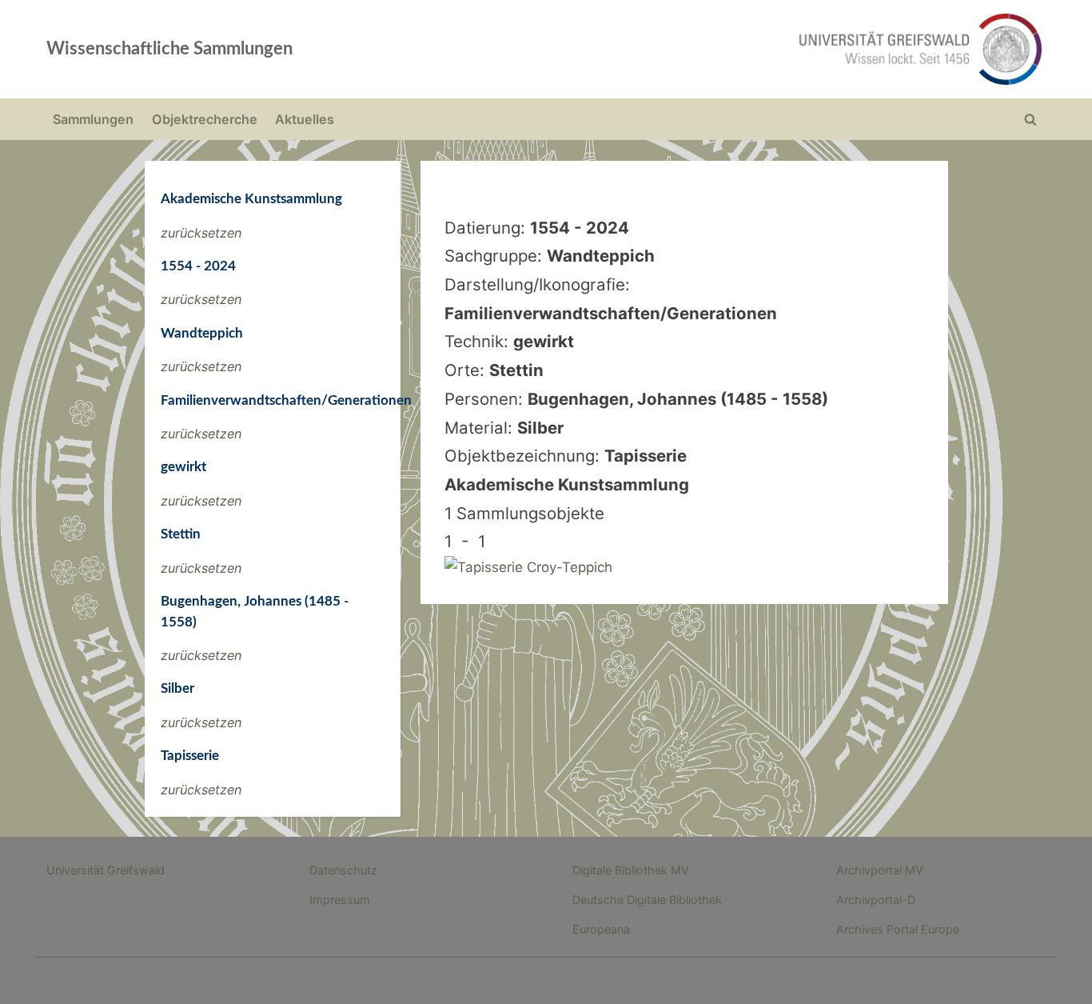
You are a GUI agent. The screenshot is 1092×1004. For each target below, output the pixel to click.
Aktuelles (304, 119)
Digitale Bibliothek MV (630, 870)
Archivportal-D (875, 899)
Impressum (339, 899)
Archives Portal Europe (897, 929)
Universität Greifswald (105, 870)
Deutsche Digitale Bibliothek (647, 899)
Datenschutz (343, 870)
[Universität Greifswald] (758, 49)
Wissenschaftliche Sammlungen (169, 49)
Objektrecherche (204, 119)
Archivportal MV (879, 870)
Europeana (601, 929)
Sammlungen (93, 119)
